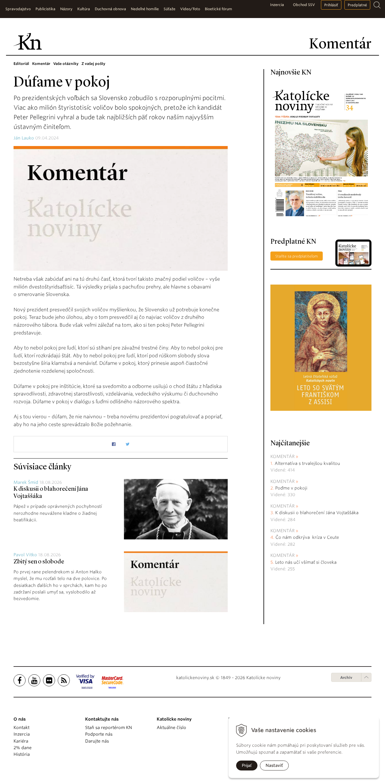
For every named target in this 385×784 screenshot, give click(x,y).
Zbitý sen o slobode (39, 562)
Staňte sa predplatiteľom (296, 256)
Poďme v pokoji (291, 488)
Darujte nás (97, 741)
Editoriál (21, 63)
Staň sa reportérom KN (108, 727)
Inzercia (277, 4)
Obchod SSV (304, 4)
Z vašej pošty (93, 63)
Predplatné (357, 5)
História (22, 754)
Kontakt (21, 727)
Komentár (41, 63)
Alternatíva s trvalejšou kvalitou (307, 463)
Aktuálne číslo (171, 727)
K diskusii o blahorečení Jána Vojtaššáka (317, 512)
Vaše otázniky (66, 63)
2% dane (23, 747)
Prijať (247, 765)
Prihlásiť (331, 5)
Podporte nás (98, 734)
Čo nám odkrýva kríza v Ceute (307, 537)
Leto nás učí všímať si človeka (306, 562)
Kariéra (21, 741)
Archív (346, 677)
